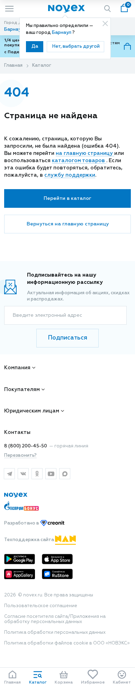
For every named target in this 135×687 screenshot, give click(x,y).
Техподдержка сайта (29, 540)
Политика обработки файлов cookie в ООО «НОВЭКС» (67, 643)
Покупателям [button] (22, 389)
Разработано (22, 523)
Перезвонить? (20, 455)
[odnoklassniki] (37, 473)
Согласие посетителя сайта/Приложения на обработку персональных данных (55, 619)
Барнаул (62, 32)
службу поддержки (69, 175)
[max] (65, 473)
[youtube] (51, 473)
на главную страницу (85, 153)
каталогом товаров (79, 160)
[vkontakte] (23, 473)
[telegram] (9, 473)
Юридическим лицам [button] (31, 411)
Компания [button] (17, 367)
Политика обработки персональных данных (55, 632)
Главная (13, 65)
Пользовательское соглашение (40, 606)
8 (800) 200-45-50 (25, 446)
